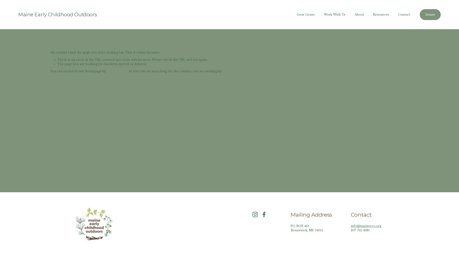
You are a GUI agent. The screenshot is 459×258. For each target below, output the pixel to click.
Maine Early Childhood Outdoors (57, 14)
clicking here (117, 71)
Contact (404, 14)
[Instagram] (255, 214)
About (359, 14)
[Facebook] (264, 214)
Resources (381, 14)
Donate (430, 14)
